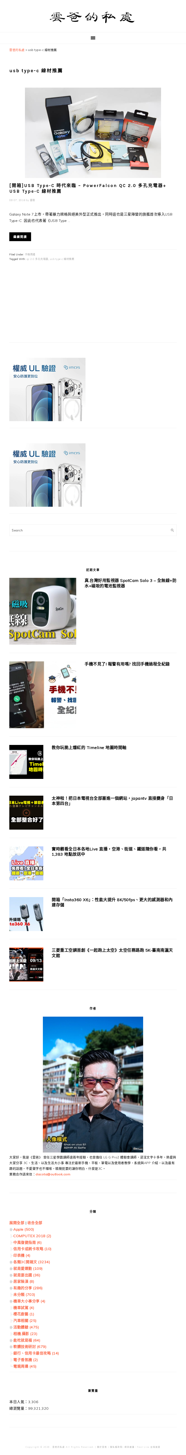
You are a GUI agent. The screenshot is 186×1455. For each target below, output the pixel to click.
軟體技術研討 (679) (29, 1346)
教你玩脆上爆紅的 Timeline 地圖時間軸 (89, 747)
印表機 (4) (22, 1255)
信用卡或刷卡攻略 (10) (32, 1248)
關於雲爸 (102, 1447)
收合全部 (34, 1222)
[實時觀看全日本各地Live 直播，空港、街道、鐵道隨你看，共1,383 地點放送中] (26, 864)
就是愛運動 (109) (28, 1268)
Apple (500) (23, 1229)
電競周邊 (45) (25, 1366)
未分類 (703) (24, 1294)
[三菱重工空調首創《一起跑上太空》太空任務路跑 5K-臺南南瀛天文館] (26, 966)
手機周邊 (30, 254)
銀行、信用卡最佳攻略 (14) (36, 1353)
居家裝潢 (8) (23, 1281)
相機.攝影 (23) (25, 1333)
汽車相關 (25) (25, 1320)
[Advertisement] (43, 305)
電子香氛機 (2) (25, 1359)
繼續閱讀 (20, 236)
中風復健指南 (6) (27, 1242)
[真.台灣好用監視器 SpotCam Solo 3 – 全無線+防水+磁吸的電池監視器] (42, 612)
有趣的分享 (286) (28, 1288)
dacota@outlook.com (53, 1174)
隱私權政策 (116, 1447)
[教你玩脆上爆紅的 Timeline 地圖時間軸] (26, 763)
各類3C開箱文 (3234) (31, 1262)
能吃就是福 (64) (26, 1340)
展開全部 (16, 1222)
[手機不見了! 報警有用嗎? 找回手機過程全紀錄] (42, 695)
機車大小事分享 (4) (29, 1301)
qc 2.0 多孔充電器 (37, 259)
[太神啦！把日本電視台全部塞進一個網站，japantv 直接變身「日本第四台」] (26, 814)
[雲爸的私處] (93, 25)
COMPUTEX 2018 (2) (32, 1236)
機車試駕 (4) (23, 1307)
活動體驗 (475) (26, 1327)
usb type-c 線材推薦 (62, 259)
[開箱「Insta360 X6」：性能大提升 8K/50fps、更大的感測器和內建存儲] (26, 915)
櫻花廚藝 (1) (23, 1314)
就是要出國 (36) (26, 1275)
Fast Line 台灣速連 (148, 1447)
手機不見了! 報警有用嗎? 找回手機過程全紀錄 (127, 664)
